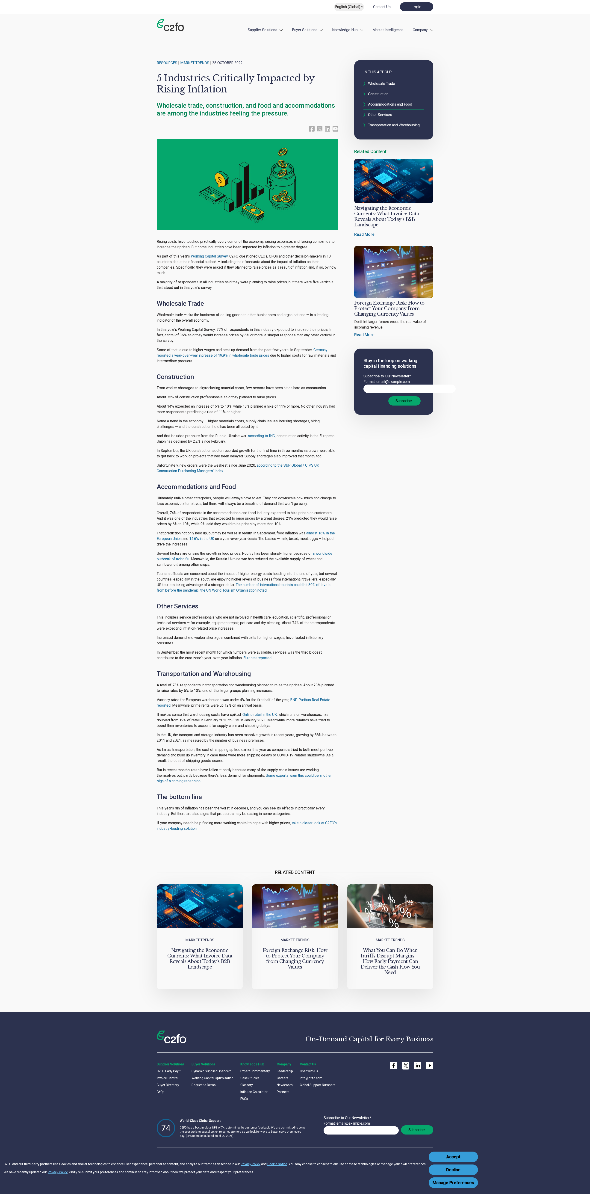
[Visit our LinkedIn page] (327, 128)
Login (417, 6)
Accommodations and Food (390, 104)
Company (420, 30)
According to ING (261, 436)
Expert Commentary (255, 1071)
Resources (167, 63)
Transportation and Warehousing (394, 125)
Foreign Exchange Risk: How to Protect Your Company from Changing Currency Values (389, 308)
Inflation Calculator (254, 1092)
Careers (282, 1078)
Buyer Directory (168, 1085)
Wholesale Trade (381, 83)
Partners (283, 1092)
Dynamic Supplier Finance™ (211, 1071)
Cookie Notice (277, 1164)
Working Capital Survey (209, 256)
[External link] (319, 128)
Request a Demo (204, 1085)
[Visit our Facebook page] (312, 128)
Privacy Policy (250, 1164)
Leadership (285, 1071)
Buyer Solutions (304, 30)
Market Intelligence (388, 30)
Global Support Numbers (317, 1085)
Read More (364, 234)
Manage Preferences (453, 1182)
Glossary (246, 1085)
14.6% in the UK (201, 538)
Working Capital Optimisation (212, 1078)
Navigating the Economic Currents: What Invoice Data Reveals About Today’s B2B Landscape (386, 216)
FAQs (160, 1092)
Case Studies (250, 1078)
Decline (453, 1169)
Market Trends (194, 63)
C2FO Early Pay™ (169, 1071)
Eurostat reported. (257, 658)
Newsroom (285, 1085)
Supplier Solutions (262, 30)
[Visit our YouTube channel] (335, 128)
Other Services (380, 115)
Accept (453, 1156)
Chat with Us (309, 1071)
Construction (378, 94)
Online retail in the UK (259, 714)
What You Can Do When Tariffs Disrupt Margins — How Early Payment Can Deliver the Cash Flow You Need (390, 961)
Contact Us (382, 7)
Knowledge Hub (345, 30)
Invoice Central (167, 1078)
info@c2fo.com (311, 1078)
